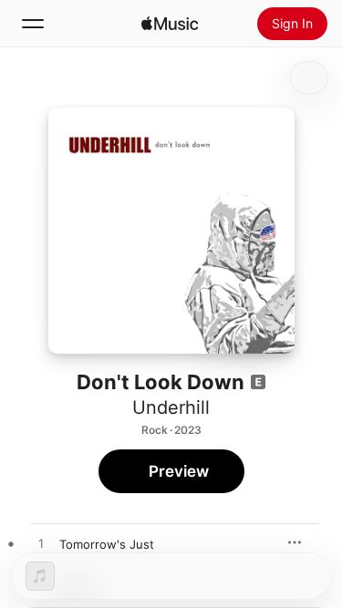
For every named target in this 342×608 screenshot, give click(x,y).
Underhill (171, 407)
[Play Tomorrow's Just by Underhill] (41, 544)
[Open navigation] (33, 24)
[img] (169, 23)
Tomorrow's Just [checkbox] (106, 544)
